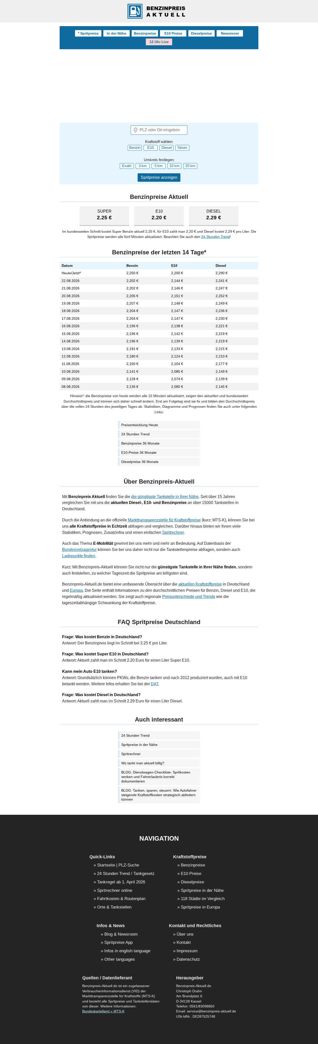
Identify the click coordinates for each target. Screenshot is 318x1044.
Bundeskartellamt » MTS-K (103, 1011)
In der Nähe (116, 33)
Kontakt (184, 943)
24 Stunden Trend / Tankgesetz (126, 874)
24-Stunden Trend (215, 237)
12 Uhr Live (159, 42)
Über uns (185, 934)
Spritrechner (173, 532)
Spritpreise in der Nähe (139, 745)
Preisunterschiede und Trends (188, 596)
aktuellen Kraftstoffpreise (200, 584)
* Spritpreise (88, 33)
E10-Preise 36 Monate (139, 452)
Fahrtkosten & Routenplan (121, 899)
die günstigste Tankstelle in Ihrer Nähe (165, 497)
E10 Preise (173, 33)
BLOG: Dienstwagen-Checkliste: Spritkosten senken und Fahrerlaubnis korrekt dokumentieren (155, 776)
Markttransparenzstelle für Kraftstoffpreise (164, 520)
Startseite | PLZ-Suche (118, 865)
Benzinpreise (145, 33)
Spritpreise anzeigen (159, 177)
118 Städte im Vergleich (203, 899)
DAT (154, 684)
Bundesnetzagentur (79, 549)
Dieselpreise (201, 33)
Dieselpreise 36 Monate (140, 462)
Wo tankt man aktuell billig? (142, 763)
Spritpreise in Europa (200, 907)
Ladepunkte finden (78, 556)
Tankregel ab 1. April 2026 (121, 882)
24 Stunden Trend (135, 434)
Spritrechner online (114, 891)
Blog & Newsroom (121, 934)
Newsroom (230, 33)
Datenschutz (188, 959)
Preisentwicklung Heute (139, 425)
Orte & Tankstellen (114, 907)
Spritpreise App (118, 943)
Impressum (187, 951)
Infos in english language (127, 951)
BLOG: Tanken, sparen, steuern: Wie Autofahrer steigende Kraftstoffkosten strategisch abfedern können (159, 794)
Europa (76, 590)
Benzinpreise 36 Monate (140, 443)
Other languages (119, 959)
